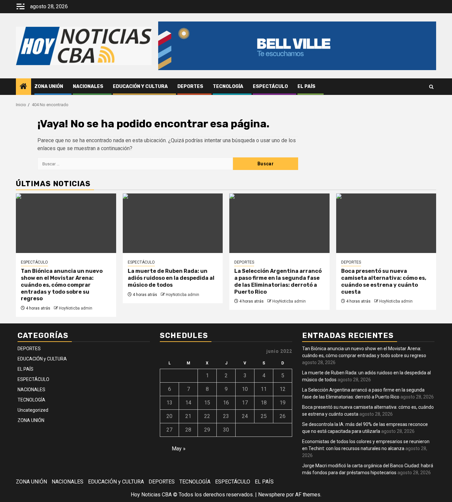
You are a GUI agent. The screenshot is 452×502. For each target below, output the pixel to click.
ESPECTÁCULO (270, 86)
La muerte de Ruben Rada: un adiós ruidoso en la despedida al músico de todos (171, 278)
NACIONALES (88, 86)
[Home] (23, 87)
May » (179, 448)
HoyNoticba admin (75, 308)
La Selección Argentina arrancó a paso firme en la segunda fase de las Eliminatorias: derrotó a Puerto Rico (278, 281)
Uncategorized (33, 410)
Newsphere (271, 494)
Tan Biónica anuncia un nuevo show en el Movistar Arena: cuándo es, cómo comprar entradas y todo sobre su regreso (62, 285)
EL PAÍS (306, 86)
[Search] (431, 86)
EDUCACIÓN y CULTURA (140, 86)
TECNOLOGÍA (228, 86)
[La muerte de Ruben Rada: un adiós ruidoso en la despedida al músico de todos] (173, 223)
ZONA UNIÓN (48, 86)
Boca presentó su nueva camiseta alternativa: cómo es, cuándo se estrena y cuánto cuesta (383, 281)
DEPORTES (190, 86)
